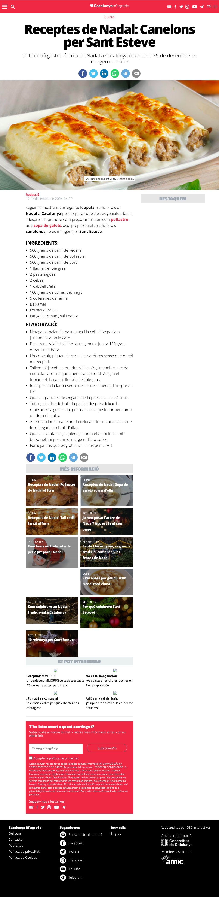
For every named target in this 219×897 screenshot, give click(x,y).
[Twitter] (181, 7)
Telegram (75, 877)
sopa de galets (47, 225)
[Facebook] (175, 7)
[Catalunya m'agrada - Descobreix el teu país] (109, 6)
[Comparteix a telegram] (125, 73)
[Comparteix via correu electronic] (136, 73)
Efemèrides (91, 541)
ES (215, 6)
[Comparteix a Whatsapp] (115, 73)
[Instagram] (187, 7)
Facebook (75, 843)
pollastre (119, 219)
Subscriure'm (107, 748)
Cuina (109, 17)
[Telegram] (202, 7)
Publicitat (16, 845)
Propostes (36, 541)
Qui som (15, 833)
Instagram (76, 860)
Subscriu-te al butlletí (85, 834)
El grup (116, 833)
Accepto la (56, 758)
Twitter (74, 851)
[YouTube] (195, 7)
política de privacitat (64, 758)
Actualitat (90, 513)
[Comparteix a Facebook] (82, 73)
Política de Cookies (23, 857)
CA (209, 6)
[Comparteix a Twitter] (93, 73)
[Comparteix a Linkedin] (104, 73)
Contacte (16, 839)
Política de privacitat (24, 851)
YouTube (74, 868)
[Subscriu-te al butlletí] (169, 7)
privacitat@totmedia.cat (42, 791)
